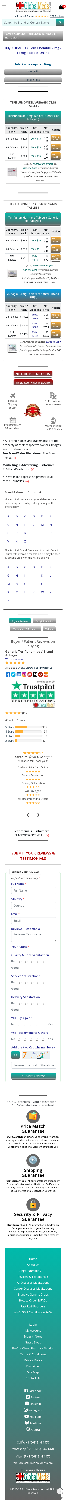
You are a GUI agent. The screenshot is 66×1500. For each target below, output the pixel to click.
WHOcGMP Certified (43, 163)
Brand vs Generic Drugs (33, 1294)
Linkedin (35, 1404)
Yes (50, 1024)
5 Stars (9, 727)
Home (7, 34)
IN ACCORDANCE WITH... (31, 833)
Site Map (33, 1372)
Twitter (35, 1397)
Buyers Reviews (20, 621)
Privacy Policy (33, 1360)
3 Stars (9, 736)
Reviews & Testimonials (33, 1277)
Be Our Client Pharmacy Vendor (33, 1348)
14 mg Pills (33, 79)
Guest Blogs (33, 1342)
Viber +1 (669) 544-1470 (33, 1456)
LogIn (33, 1325)
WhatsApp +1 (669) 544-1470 (33, 1449)
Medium (35, 1423)
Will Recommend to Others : (30, 1033)
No (13, 1024)
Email (15, 914)
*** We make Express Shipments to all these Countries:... (28, 479)
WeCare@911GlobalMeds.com (33, 1463)
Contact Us (33, 1378)
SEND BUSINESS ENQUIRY (33, 383)
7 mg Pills (33, 71)
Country (17, 899)
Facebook (35, 1391)
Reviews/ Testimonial (25, 929)
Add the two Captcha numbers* (33, 1047)
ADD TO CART (55, 138)
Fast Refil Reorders (33, 1306)
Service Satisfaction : (25, 976)
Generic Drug (30, 167)
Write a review (14, 659)
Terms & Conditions (33, 1354)
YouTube (35, 1417)
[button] (33, 977)
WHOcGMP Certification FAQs (33, 1312)
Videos (49, 629)
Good (15, 968)
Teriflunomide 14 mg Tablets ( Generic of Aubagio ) (33, 219)
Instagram (35, 1410)
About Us (33, 1265)
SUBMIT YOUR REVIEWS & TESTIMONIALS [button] (33, 856)
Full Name (18, 884)
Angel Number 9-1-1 (33, 1271)
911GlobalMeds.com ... (28, 467)
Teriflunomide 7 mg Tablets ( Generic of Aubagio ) (33, 117)
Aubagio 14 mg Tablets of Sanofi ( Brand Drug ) (33, 295)
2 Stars (9, 741)
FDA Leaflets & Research (25, 629)
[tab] (20, 621)
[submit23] (60, 22)
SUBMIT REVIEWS (34, 1076)
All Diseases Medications (33, 1283)
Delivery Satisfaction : (26, 997)
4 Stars (9, 731)
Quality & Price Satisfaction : (30, 955)
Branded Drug (53, 341)
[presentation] (28, 810)
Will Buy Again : (21, 1018)
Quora (35, 1430)
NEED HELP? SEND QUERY (33, 374)
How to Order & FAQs (33, 1300)
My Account (33, 1330)
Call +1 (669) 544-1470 (33, 1442)
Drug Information (45, 621)
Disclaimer (33, 1366)
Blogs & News (33, 1336)
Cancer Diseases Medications (33, 1288)
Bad (13, 961)
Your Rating (20, 947)
